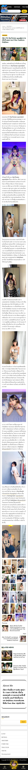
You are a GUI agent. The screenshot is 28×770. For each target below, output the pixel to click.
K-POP (3, 734)
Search (5, 717)
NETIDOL (9, 7)
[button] (6, 562)
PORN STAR (5, 744)
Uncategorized (6, 754)
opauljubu (19, 496)
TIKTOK (4, 751)
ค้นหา (24, 11)
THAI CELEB (5, 747)
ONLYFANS (17, 7)
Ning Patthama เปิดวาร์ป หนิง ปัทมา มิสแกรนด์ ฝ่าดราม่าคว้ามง (7, 655)
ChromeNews (23, 760)
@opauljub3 (6, 449)
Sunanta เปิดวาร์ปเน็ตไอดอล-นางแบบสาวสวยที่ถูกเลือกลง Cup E (7, 667)
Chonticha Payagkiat (9, 493)
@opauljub (21, 500)
